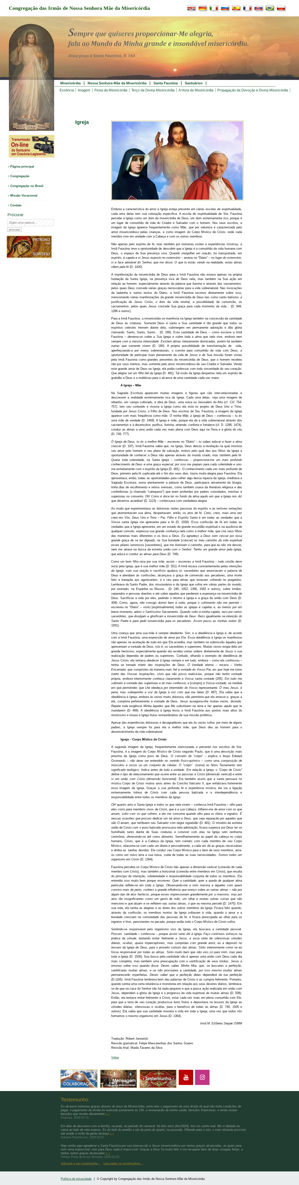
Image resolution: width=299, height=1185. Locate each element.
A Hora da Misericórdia (195, 90)
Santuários (194, 83)
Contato (15, 205)
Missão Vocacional (23, 195)
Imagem (84, 90)
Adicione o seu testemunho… (81, 1163)
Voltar (115, 1057)
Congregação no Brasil (26, 186)
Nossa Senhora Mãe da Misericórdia (117, 83)
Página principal (21, 166)
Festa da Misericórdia (110, 90)
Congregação (19, 176)
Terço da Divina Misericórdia (152, 90)
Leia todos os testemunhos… (123, 1163)
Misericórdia (70, 83)
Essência (67, 90)
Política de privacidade (76, 1179)
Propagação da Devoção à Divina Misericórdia (252, 90)
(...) (108, 1114)
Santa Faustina (165, 83)
